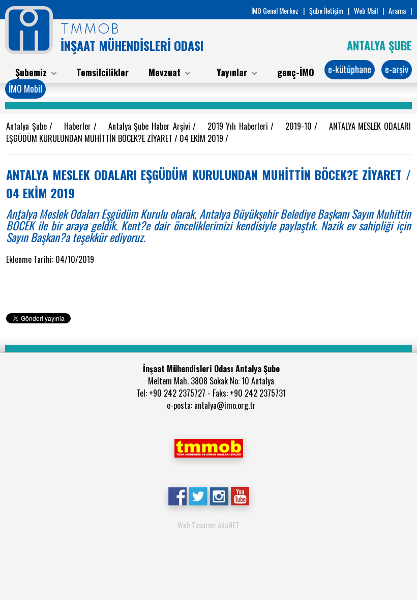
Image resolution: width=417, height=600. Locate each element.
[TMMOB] (208, 447)
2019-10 (300, 126)
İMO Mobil (25, 88)
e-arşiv (396, 69)
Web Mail (366, 10)
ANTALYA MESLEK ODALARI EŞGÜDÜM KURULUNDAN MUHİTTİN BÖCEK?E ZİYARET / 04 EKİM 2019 (208, 132)
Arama (397, 10)
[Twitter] (198, 495)
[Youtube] (239, 495)
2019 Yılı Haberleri (239, 126)
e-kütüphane (349, 69)
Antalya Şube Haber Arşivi (150, 126)
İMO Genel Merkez (275, 10)
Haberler (79, 126)
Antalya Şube (27, 126)
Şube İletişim (326, 10)
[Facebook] (177, 495)
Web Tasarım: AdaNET (208, 524)
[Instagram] (219, 495)
